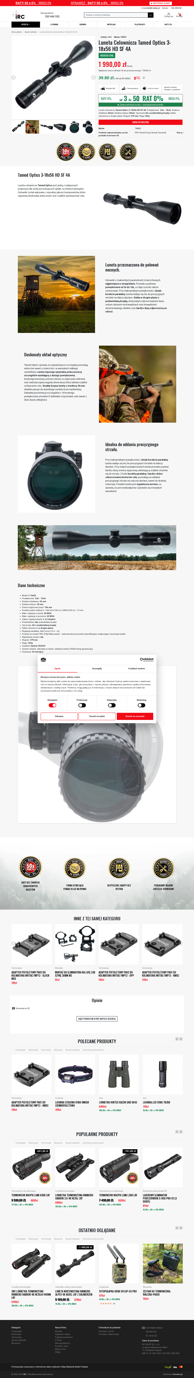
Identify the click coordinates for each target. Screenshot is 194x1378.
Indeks (104, 37)
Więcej (180, 132)
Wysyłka (58, 1331)
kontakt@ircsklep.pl (152, 8)
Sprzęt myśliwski (73, 1050)
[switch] (82, 705)
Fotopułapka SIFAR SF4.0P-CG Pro (118, 1291)
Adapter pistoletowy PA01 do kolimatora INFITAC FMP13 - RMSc (160, 973)
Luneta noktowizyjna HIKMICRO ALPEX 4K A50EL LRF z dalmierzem (73, 1292)
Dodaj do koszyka (140, 122)
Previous (14, 744)
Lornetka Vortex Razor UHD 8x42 (118, 1102)
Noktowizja (33, 1050)
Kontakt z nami (61, 1346)
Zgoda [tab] (57, 668)
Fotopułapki (20, 1050)
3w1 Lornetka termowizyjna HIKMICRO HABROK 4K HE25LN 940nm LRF (31, 1294)
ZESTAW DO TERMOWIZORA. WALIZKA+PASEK (157, 1292)
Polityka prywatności (64, 1337)
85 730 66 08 (151, 1336)
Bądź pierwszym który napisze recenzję (97, 1018)
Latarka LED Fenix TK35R (156, 1102)
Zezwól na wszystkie (135, 716)
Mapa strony (60, 1349)
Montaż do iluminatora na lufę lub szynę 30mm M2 (75, 973)
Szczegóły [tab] (97, 668)
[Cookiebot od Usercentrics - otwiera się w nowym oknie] (141, 660)
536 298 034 (176, 8)
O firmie (58, 1340)
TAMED (123, 37)
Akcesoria (58, 1050)
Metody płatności (62, 1343)
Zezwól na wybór (97, 716)
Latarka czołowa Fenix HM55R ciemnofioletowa (72, 1103)
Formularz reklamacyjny (109, 1334)
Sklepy (58, 1352)
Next (179, 744)
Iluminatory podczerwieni (93, 1050)
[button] (25, 25)
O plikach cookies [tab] (136, 668)
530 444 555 (52, 16)
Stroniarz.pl (178, 1374)
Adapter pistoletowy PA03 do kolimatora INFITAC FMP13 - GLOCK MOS (30, 975)
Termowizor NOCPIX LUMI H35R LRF (30, 1195)
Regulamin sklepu (62, 1334)
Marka (117, 37)
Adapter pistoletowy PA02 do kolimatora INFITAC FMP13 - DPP (116, 973)
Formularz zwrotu (106, 1331)
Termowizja (46, 1050)
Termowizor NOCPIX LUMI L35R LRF (118, 1195)
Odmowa (59, 716)
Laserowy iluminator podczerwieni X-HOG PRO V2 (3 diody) (160, 1198)
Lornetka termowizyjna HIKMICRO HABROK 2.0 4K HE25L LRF (74, 1196)
